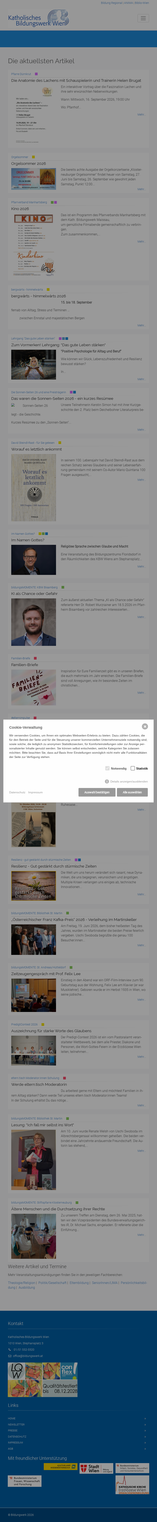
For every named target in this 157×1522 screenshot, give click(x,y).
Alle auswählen (132, 792)
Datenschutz (17, 792)
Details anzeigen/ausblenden (129, 781)
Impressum (35, 792)
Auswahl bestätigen (97, 792)
